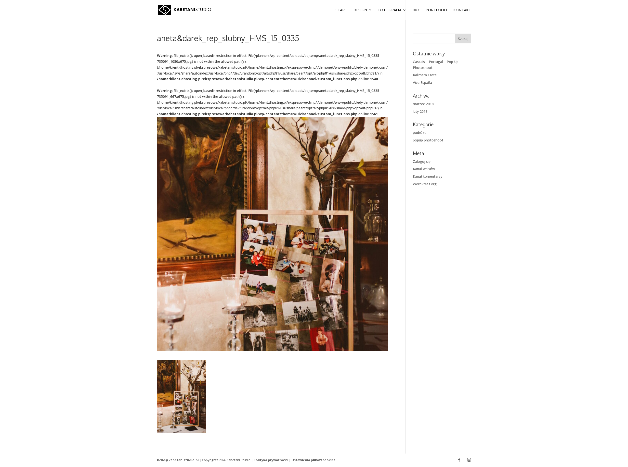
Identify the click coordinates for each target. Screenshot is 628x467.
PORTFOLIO (436, 10)
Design (360, 10)
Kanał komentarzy (427, 176)
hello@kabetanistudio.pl (178, 460)
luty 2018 (420, 111)
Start (341, 10)
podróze (419, 132)
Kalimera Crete (425, 75)
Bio (416, 10)
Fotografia (389, 10)
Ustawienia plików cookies (313, 460)
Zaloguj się (422, 161)
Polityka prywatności (271, 460)
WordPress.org (425, 184)
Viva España (422, 82)
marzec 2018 (423, 103)
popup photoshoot (428, 140)
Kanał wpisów (424, 168)
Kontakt (462, 10)
